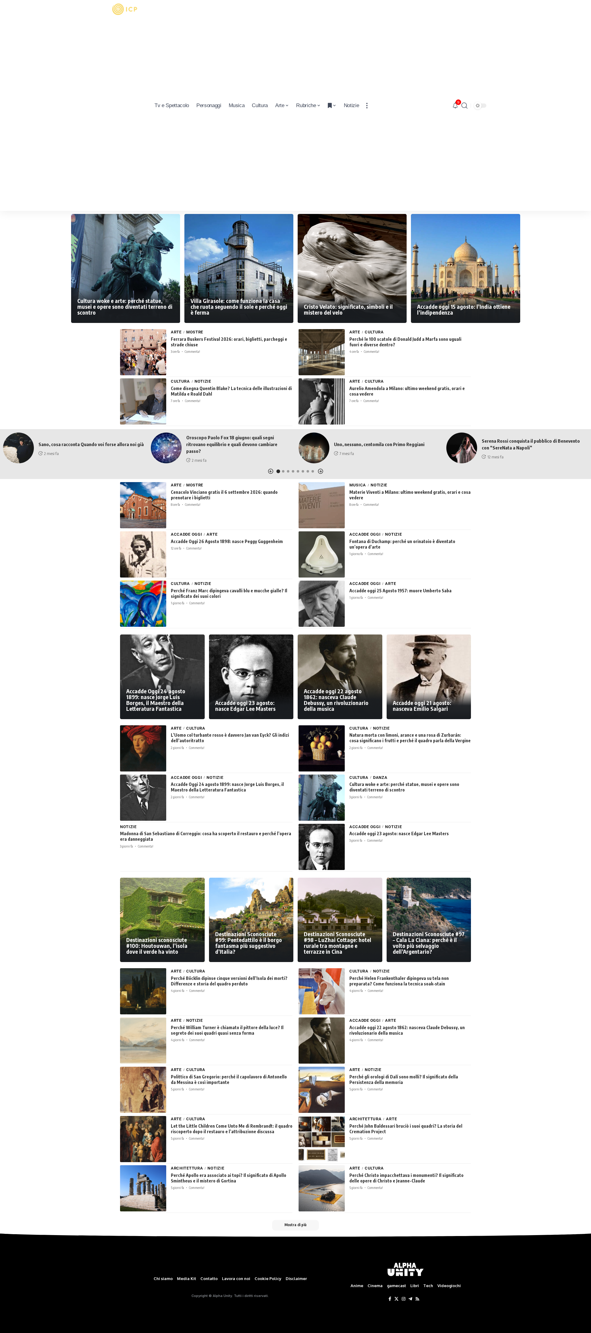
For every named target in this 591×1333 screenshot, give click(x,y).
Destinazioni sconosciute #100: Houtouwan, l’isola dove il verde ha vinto (156, 945)
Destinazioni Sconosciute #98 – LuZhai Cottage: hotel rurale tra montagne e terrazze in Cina (337, 942)
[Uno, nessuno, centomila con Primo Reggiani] (314, 448)
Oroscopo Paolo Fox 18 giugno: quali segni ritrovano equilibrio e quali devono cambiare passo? (231, 444)
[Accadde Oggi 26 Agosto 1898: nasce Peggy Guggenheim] (143, 554)
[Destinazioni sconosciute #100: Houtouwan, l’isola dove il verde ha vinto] (162, 920)
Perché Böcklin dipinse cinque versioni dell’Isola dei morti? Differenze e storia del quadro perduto (229, 981)
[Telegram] (410, 1299)
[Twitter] (396, 1299)
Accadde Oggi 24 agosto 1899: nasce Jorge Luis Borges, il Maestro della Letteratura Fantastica (155, 699)
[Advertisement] (125, 114)
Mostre (194, 332)
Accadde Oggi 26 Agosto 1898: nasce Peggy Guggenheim (227, 541)
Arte (176, 332)
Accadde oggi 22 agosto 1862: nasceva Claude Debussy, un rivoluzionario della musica (336, 699)
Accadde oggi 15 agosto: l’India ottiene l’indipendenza (463, 309)
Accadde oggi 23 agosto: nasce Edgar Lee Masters (245, 705)
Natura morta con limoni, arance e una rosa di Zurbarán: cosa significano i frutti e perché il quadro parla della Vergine (410, 737)
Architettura (365, 1119)
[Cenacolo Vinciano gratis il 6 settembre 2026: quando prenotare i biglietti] (143, 505)
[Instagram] (403, 1299)
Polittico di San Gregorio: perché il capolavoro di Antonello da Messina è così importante (229, 1079)
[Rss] (417, 1299)
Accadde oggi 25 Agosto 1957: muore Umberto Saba (400, 590)
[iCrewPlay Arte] (125, 105)
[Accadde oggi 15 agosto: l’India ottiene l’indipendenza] (465, 268)
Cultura (374, 332)
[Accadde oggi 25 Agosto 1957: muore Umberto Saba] (322, 604)
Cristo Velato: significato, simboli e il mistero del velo (348, 309)
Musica (357, 485)
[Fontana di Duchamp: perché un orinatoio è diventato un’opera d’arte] (322, 554)
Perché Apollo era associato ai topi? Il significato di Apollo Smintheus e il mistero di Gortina (228, 1178)
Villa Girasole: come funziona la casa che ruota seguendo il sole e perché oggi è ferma (239, 306)
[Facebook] (390, 1299)
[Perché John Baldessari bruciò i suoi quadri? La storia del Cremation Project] (322, 1139)
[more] (367, 105)
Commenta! (192, 351)
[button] (271, 471)
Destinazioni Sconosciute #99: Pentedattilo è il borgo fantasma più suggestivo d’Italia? (248, 942)
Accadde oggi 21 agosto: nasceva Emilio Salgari (422, 705)
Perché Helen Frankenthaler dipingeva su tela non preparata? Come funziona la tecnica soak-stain (399, 981)
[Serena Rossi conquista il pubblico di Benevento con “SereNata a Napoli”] (461, 448)
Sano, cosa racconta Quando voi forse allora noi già (91, 444)
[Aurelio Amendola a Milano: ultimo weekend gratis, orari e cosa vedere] (322, 401)
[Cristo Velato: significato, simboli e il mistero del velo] (352, 268)
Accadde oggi (186, 534)
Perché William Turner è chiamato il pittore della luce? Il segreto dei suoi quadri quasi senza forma (227, 1030)
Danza (380, 777)
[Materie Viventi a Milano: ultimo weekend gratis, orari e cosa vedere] (322, 505)
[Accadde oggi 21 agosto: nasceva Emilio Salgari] (429, 676)
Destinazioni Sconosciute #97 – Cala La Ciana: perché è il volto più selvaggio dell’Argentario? (428, 942)
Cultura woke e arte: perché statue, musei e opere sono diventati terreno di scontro (124, 306)
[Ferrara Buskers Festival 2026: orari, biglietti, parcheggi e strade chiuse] (143, 352)
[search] (464, 105)
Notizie (203, 381)
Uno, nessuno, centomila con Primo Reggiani (379, 444)
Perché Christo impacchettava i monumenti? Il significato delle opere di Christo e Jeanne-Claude (406, 1178)
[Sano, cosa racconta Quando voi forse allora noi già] (18, 448)
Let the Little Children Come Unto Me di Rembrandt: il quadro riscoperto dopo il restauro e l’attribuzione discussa (231, 1128)
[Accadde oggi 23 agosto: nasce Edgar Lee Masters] (251, 676)
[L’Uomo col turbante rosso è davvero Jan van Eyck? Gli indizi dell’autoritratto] (143, 748)
